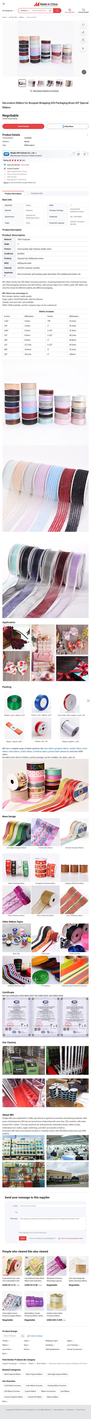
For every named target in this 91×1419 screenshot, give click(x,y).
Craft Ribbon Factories (12, 1385)
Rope (26, 1345)
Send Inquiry (23, 126)
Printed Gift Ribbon (35, 1397)
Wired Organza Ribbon (12, 1374)
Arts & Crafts (13, 17)
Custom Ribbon (30, 1391)
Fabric (26, 1341)
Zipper (69, 1341)
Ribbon (22, 17)
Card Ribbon (65, 1391)
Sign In (6, 182)
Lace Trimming (72, 1345)
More (4, 1401)
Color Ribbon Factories (34, 1385)
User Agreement (59, 1410)
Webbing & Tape (51, 1341)
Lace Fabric (6, 1349)
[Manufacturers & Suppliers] (45, 4)
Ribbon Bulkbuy (52, 1397)
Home (4, 17)
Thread (5, 1341)
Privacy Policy (80, 1410)
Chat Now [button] (69, 126)
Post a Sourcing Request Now (70, 1238)
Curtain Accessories (74, 1349)
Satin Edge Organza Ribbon (58, 1374)
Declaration (70, 1410)
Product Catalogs (35, 1336)
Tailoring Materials (52, 1349)
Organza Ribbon (32, 17)
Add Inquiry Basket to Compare (46, 90)
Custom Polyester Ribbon (13, 1397)
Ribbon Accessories (48, 1391)
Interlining (49, 1345)
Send (23, 1238)
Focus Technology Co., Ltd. (30, 1410)
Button (26, 1349)
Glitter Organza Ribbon (34, 1374)
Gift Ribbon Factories (12, 1391)
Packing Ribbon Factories (57, 1385)
